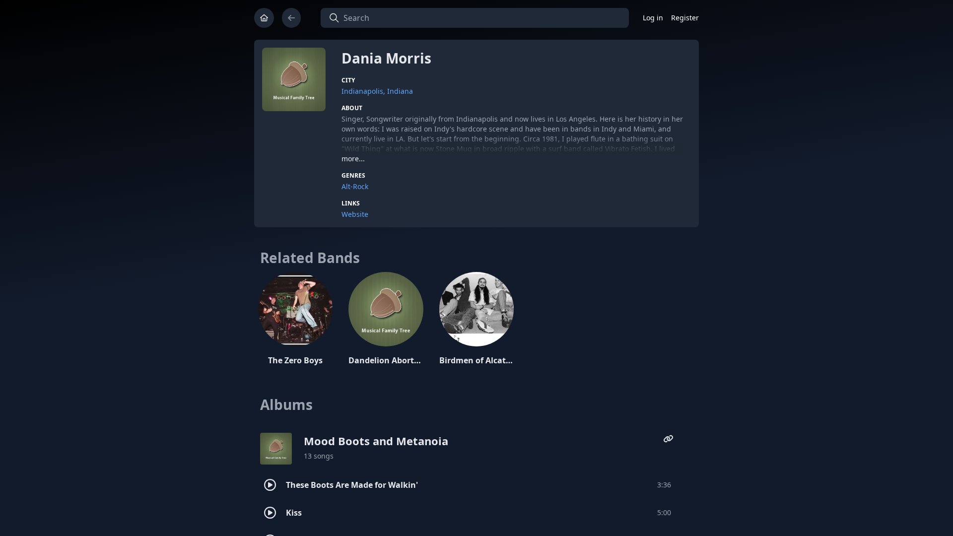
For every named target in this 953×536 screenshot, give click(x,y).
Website (354, 214)
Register (685, 17)
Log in (653, 17)
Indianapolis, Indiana (377, 91)
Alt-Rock (354, 186)
